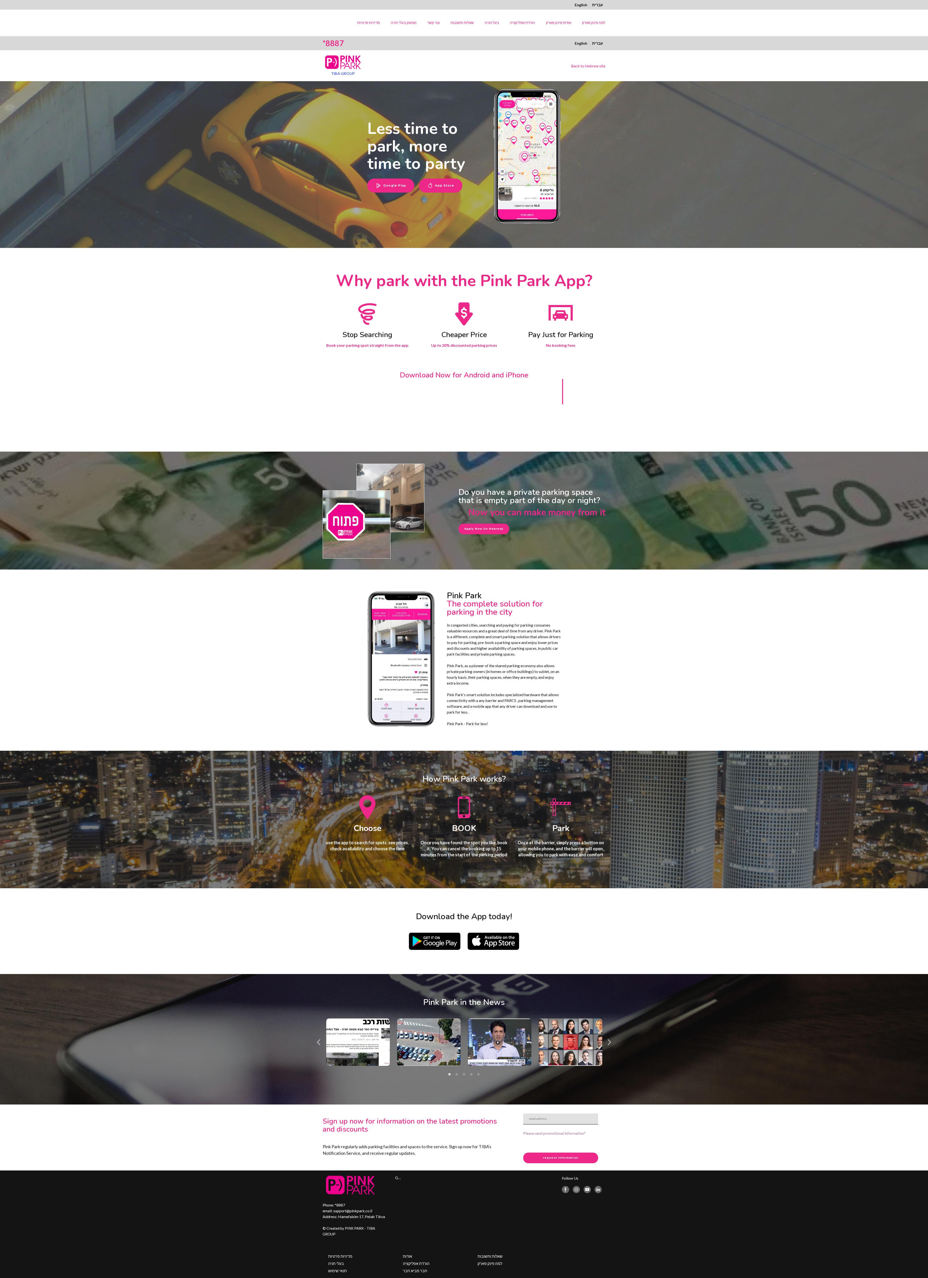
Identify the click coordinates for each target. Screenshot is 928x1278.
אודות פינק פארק (558, 22)
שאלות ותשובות (462, 22)
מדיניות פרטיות (368, 22)
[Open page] (343, 62)
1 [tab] (449, 1074)
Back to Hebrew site (588, 66)
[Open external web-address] (434, 941)
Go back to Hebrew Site (398, 1177)
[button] (390, 186)
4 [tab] (471, 1074)
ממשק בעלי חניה (403, 22)
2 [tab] (456, 1074)
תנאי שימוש (337, 1270)
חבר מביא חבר (415, 1270)
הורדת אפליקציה (522, 22)
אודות (407, 1256)
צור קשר (433, 22)
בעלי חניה (336, 1263)
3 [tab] (464, 1074)
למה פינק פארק (593, 22)
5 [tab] (478, 1074)
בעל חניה (492, 22)
